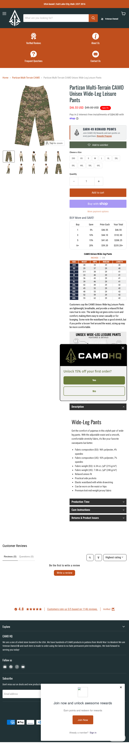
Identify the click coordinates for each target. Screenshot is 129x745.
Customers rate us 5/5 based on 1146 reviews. (72, 609)
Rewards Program (104, 136)
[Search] (93, 18)
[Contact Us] (95, 57)
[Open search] (90, 557)
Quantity (73, 174)
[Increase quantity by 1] (99, 181)
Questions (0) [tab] (26, 556)
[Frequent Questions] (33, 57)
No (94, 391)
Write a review (64, 572)
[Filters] (98, 557)
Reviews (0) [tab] (10, 556)
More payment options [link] (98, 211)
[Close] (123, 348)
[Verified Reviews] (33, 39)
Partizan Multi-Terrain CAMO (26, 77)
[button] (8, 156)
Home (5, 77)
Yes (94, 380)
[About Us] (95, 39)
